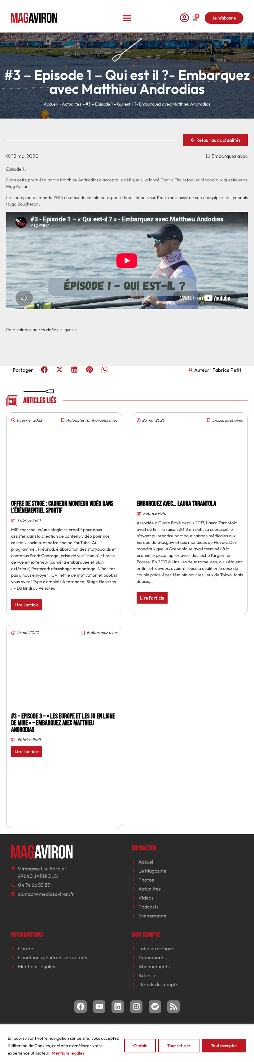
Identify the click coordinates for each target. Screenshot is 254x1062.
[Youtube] (99, 1006)
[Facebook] (80, 1006)
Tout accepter (224, 1045)
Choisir (140, 1045)
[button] (127, 18)
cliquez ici (69, 329)
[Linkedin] (118, 1006)
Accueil (51, 104)
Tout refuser (178, 1045)
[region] (127, 1043)
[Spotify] (155, 1006)
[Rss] (173, 1006)
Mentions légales (68, 1053)
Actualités (75, 420)
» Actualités (70, 104)
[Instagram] (136, 1006)
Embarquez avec (230, 156)
